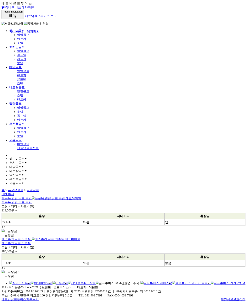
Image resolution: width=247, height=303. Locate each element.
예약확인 (27, 7)
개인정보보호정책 (233, 299)
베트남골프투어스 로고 (41, 16)
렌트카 (21, 38)
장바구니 (11, 7)
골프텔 (21, 55)
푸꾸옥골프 (15, 190)
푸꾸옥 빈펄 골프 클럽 (17, 202)
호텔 (20, 43)
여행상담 (23, 144)
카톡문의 (32, 299)
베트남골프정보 (28, 148)
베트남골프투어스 (14, 299)
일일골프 (23, 34)
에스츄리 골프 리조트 (16, 243)
